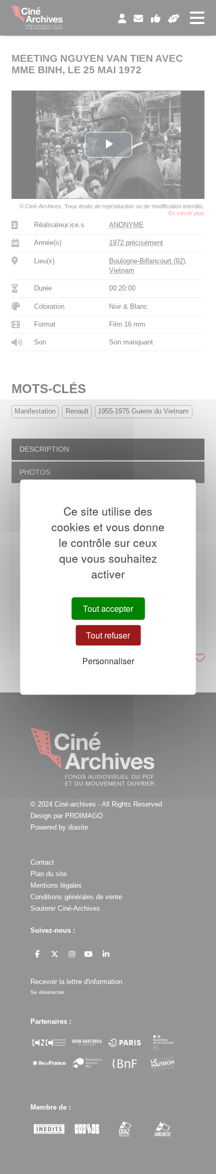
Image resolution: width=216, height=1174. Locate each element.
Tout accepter (108, 608)
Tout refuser (108, 635)
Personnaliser (108, 661)
